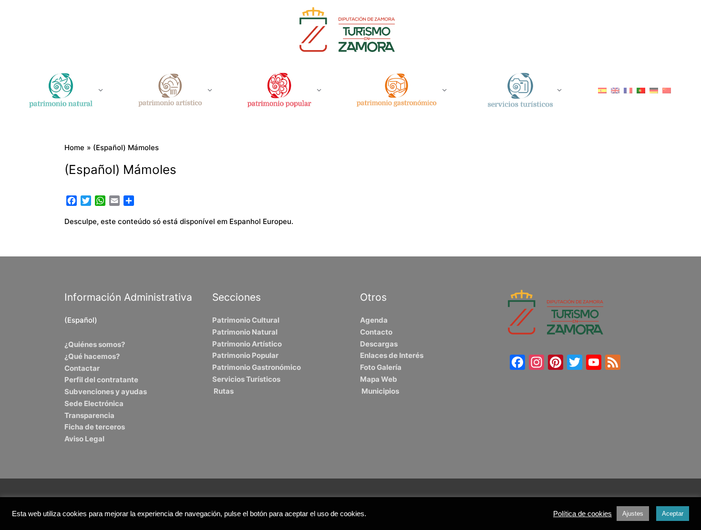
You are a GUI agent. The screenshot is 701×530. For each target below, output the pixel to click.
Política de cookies (582, 514)
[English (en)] (615, 89)
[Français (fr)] (628, 89)
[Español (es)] (602, 89)
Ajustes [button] (632, 513)
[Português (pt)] (641, 89)
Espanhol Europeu (260, 221)
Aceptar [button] (672, 513)
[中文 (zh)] (666, 89)
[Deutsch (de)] (653, 89)
